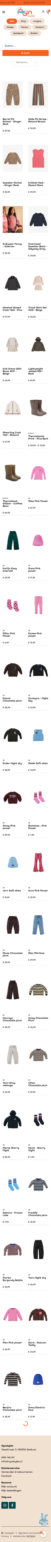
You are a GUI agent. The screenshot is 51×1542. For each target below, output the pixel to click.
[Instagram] (4, 1505)
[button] (3, 12)
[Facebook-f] (12, 1505)
